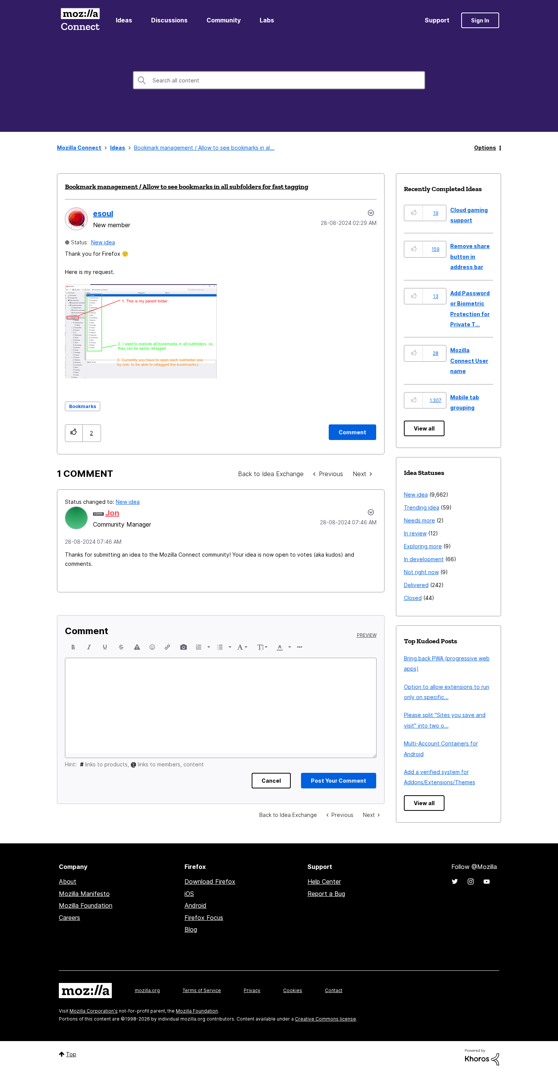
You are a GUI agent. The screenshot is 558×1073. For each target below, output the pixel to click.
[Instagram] (470, 881)
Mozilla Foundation (85, 905)
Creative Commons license (325, 1019)
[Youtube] (486, 881)
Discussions (169, 20)
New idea (103, 242)
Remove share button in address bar (470, 256)
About (67, 881)
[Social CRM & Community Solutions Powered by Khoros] (482, 1056)
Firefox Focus (203, 917)
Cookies (292, 990)
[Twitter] (454, 881)
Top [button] (71, 1054)
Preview (367, 635)
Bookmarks (82, 406)
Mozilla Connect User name (469, 360)
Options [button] (485, 147)
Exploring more (423, 546)
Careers (69, 917)
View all (424, 428)
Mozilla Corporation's (93, 1011)
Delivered (416, 585)
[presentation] (73, 647)
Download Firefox (209, 881)
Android (195, 905)
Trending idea (421, 507)
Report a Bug (326, 893)
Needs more (419, 520)
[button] (74, 433)
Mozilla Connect (80, 20)
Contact (333, 990)
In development (424, 559)
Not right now (421, 572)
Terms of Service (202, 990)
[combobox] (279, 80)
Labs (267, 20)
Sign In (480, 20)
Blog (190, 929)
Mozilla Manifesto (84, 893)
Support (437, 20)
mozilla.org (147, 990)
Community (223, 20)
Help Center (324, 881)
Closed (413, 598)
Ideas (124, 20)
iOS (189, 893)
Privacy (252, 990)
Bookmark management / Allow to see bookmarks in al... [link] (204, 147)
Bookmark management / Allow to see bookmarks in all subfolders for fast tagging (186, 186)
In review (415, 533)
